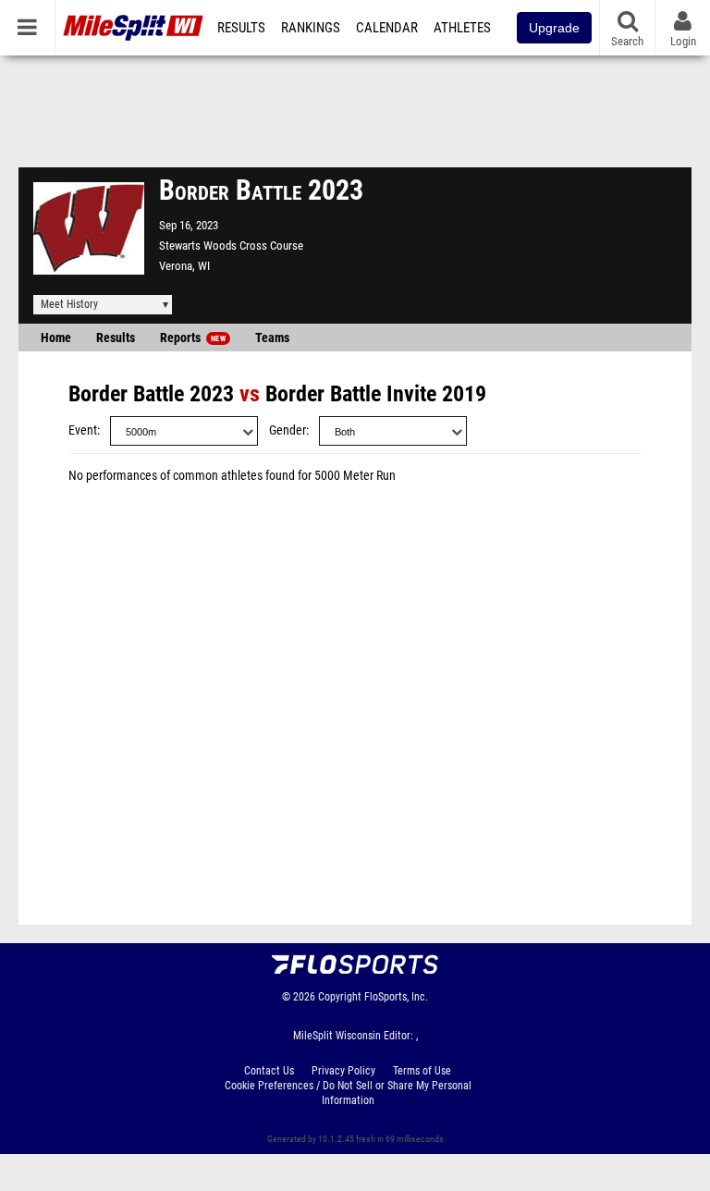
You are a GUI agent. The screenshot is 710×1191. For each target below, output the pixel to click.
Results (241, 27)
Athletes (462, 27)
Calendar (387, 27)
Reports (193, 338)
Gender (287, 430)
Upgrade (554, 27)
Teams (272, 338)
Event (82, 430)
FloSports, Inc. (396, 996)
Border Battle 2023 (151, 394)
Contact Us (269, 1070)
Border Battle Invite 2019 (375, 394)
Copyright (339, 996)
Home (56, 338)
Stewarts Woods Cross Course (231, 245)
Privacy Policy (343, 1070)
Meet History (69, 304)
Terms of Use (422, 1070)
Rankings (310, 27)
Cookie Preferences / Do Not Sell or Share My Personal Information (348, 1093)
